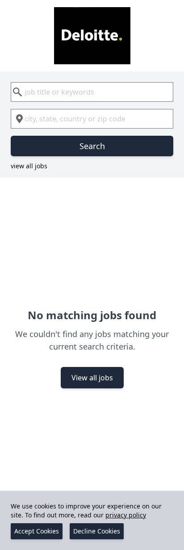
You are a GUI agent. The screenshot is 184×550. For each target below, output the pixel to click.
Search (92, 146)
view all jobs (29, 166)
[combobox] (92, 92)
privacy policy (125, 515)
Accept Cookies (36, 531)
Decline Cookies (96, 531)
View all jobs (92, 378)
